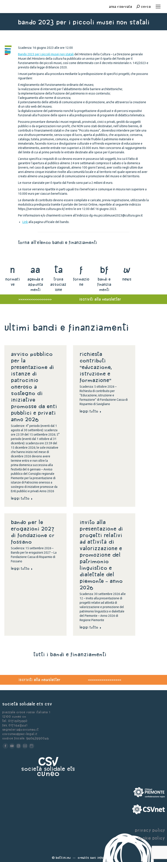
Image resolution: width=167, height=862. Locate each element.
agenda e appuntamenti (35, 284)
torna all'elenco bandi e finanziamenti (57, 242)
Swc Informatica (102, 857)
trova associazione (58, 284)
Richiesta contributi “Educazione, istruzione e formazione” (96, 367)
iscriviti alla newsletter (39, 679)
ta (58, 269)
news (127, 279)
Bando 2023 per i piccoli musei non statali (46, 54)
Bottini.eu (63, 857)
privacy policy (150, 830)
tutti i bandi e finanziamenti (69, 654)
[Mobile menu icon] (158, 6)
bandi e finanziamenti (104, 284)
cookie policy (151, 838)
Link (25, 222)
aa (35, 269)
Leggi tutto (20, 498)
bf (104, 269)
